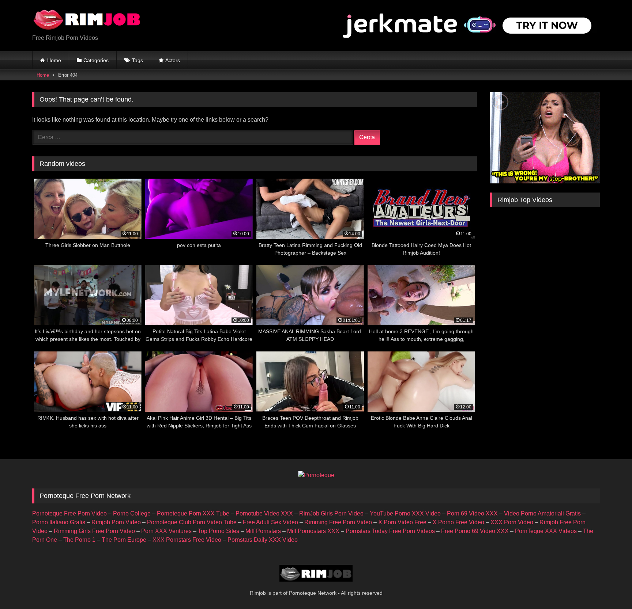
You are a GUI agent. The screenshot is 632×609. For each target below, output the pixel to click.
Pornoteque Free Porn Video (69, 513)
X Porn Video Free (402, 522)
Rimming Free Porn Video (338, 522)
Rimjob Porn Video (116, 522)
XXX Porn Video (511, 522)
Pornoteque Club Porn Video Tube (192, 522)
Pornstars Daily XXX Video (262, 540)
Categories (96, 60)
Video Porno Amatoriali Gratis (542, 513)
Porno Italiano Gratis (58, 522)
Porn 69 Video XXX (472, 513)
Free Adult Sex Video (270, 522)
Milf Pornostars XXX (313, 531)
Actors (172, 60)
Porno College (132, 513)
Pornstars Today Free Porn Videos (390, 531)
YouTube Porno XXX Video (405, 513)
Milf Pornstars (263, 531)
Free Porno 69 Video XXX (475, 531)
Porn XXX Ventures (166, 531)
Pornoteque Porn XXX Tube (193, 513)
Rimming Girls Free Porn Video (94, 531)
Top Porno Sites (218, 531)
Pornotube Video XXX (264, 513)
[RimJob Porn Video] (87, 20)
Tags (137, 60)
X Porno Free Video (458, 522)
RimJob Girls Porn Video (331, 513)
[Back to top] (609, 587)
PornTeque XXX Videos (546, 531)
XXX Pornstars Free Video (187, 540)
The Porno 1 (79, 540)
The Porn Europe (124, 540)
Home (54, 60)
